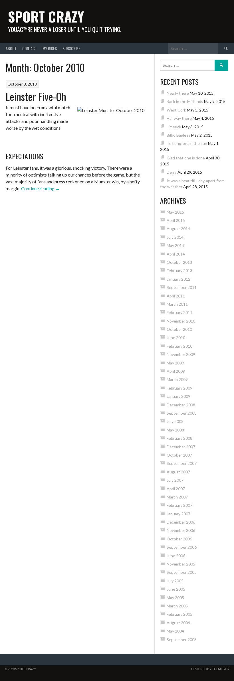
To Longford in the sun (187, 143)
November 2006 (181, 530)
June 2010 (176, 337)
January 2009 (178, 396)
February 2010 (179, 346)
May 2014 (175, 245)
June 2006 (176, 555)
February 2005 (179, 614)
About (11, 48)
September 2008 (182, 413)
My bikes (50, 48)
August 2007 (178, 471)
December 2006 (181, 522)
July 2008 (175, 421)
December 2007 (181, 446)
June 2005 (176, 589)
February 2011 (179, 312)
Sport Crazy (46, 16)
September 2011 (182, 287)
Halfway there (179, 118)
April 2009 (176, 371)
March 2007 (177, 496)
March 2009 (177, 379)
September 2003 (182, 639)
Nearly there (178, 93)
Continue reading (40, 188)
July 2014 (175, 237)
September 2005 (182, 572)
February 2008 (179, 438)
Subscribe (71, 48)
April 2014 (176, 254)
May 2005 (175, 597)
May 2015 (175, 212)
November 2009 (181, 354)
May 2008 (175, 429)
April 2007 (176, 488)
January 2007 (178, 513)
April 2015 (176, 220)
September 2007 (182, 463)
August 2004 (178, 622)
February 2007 (179, 505)
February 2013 (179, 270)
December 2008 (181, 404)
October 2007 (179, 455)
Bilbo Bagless (178, 135)
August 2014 (178, 228)
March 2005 (177, 605)
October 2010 (179, 329)
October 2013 (179, 262)
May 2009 (175, 362)
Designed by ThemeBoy (210, 669)
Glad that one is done (186, 157)
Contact (29, 48)
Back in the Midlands (185, 101)
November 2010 (181, 321)
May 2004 (175, 631)
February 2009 (179, 388)
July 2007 (175, 480)
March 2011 (177, 304)
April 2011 (176, 295)
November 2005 (181, 564)
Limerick (174, 126)
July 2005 (175, 580)
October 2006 (179, 538)
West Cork (176, 110)
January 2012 (178, 279)
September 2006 (182, 547)
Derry (172, 172)
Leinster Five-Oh (36, 96)
